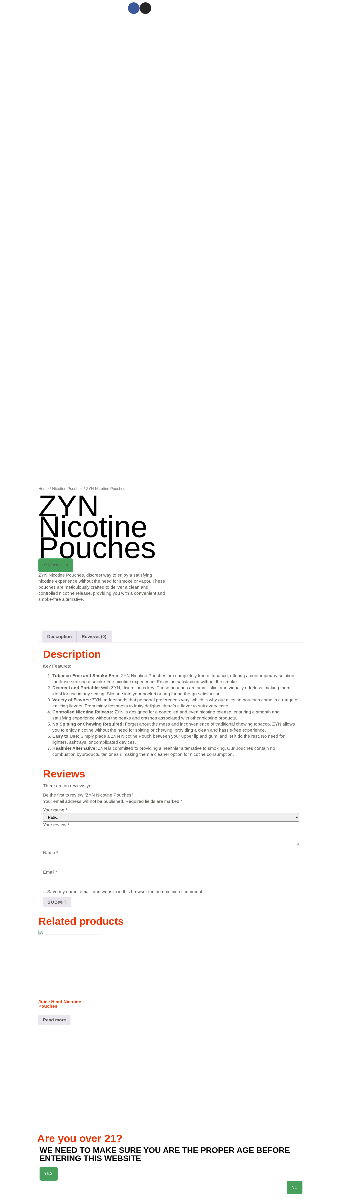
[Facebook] (134, 8)
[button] (55, 565)
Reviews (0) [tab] (94, 636)
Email (50, 872)
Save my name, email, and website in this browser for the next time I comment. (125, 891)
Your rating (55, 809)
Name (50, 852)
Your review (56, 824)
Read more (54, 1019)
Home (43, 488)
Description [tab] (59, 636)
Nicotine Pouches (67, 488)
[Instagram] (145, 8)
